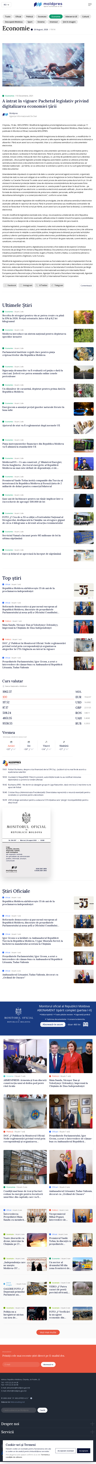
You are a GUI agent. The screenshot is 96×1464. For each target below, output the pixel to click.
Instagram (27, 285)
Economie (16, 28)
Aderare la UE (71, 16)
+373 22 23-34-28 (11, 1382)
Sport (30, 22)
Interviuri (54, 22)
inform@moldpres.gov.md (16, 1391)
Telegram (58, 285)
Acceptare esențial (66, 1451)
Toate (7, 16)
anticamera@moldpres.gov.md (18, 1388)
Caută (42, 1410)
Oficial (18, 16)
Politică (29, 16)
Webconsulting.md (17, 1402)
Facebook (12, 285)
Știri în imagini (69, 22)
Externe (41, 22)
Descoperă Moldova (13, 22)
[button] (89, 598)
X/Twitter (43, 285)
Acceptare (83, 1451)
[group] (48, 590)
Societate (42, 16)
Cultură (85, 16)
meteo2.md (22, 737)
